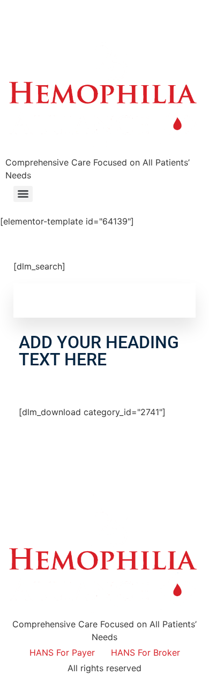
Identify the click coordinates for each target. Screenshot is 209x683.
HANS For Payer (62, 652)
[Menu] (23, 194)
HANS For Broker (145, 652)
